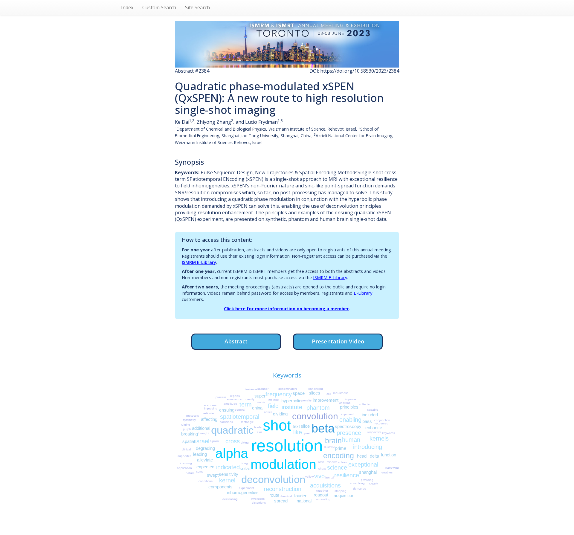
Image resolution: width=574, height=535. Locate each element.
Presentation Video (338, 341)
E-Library (363, 293)
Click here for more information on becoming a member (286, 308)
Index (127, 7)
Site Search (197, 7)
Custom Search (159, 7)
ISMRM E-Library (199, 262)
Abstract (236, 341)
